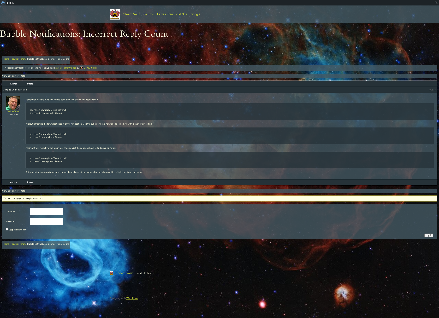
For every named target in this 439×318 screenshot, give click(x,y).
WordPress (132, 298)
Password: (11, 221)
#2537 (432, 89)
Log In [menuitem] (10, 2)
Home (6, 59)
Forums (14, 59)
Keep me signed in (17, 229)
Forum (23, 59)
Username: (11, 211)
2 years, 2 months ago (65, 67)
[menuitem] (3, 2)
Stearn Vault (131, 14)
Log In (429, 235)
